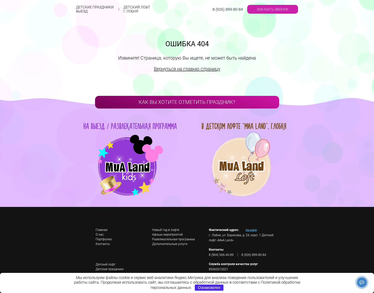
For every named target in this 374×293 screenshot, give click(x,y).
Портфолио (104, 239)
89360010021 (218, 269)
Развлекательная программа (173, 239)
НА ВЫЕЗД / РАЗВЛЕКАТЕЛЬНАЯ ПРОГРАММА (130, 126)
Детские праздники (95, 9)
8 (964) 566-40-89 (221, 255)
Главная (102, 230)
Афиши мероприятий (167, 234)
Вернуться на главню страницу (187, 69)
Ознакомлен (209, 287)
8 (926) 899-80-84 (228, 9)
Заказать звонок (272, 9)
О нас (100, 234)
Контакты (103, 244)
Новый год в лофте (165, 230)
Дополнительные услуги (169, 244)
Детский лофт (136, 9)
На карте (251, 230)
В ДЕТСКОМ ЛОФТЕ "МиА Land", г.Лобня (244, 126)
